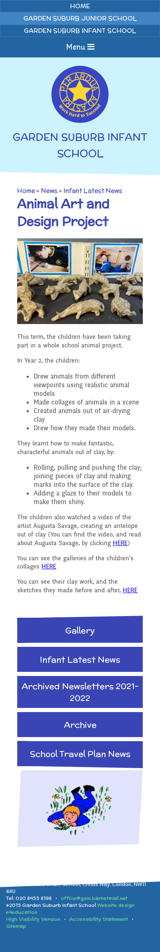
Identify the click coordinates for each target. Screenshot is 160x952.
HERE (120, 543)
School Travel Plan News (80, 754)
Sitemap (16, 925)
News (49, 190)
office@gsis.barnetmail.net (94, 898)
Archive (80, 725)
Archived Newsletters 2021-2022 (80, 692)
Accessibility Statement (98, 918)
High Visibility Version (33, 918)
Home (26, 190)
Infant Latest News (93, 190)
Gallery (80, 630)
